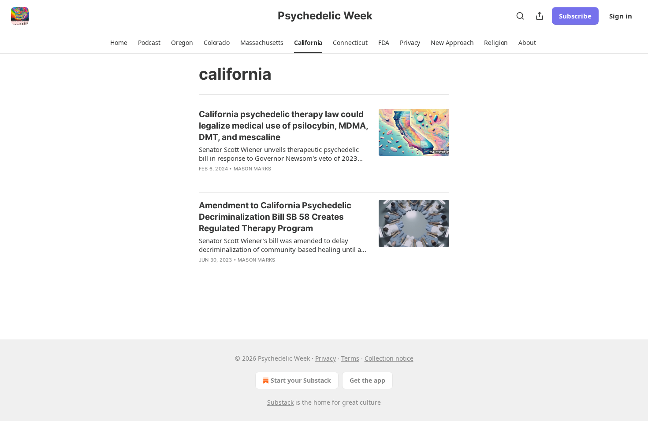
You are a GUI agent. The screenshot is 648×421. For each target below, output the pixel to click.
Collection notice (389, 358)
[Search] (520, 16)
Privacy (325, 358)
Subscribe (575, 15)
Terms (350, 358)
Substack (280, 402)
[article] (324, 147)
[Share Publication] (539, 16)
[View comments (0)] (261, 271)
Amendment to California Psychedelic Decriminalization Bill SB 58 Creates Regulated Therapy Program (275, 216)
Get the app (367, 380)
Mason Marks (252, 169)
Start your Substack (301, 380)
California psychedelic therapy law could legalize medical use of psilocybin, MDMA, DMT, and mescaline (283, 125)
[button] (118, 42)
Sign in (620, 15)
